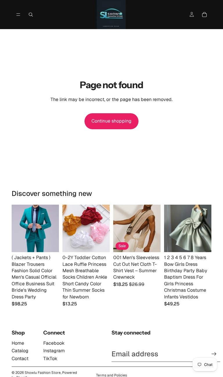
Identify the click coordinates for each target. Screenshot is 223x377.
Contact (20, 358)
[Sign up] (214, 354)
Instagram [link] (54, 351)
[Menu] (18, 14)
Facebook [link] (53, 343)
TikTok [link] (50, 358)
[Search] (30, 14)
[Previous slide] (18, 228)
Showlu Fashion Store (43, 372)
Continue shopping (111, 121)
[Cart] (204, 14)
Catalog (20, 351)
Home (18, 343)
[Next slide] (52, 228)
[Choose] (50, 243)
